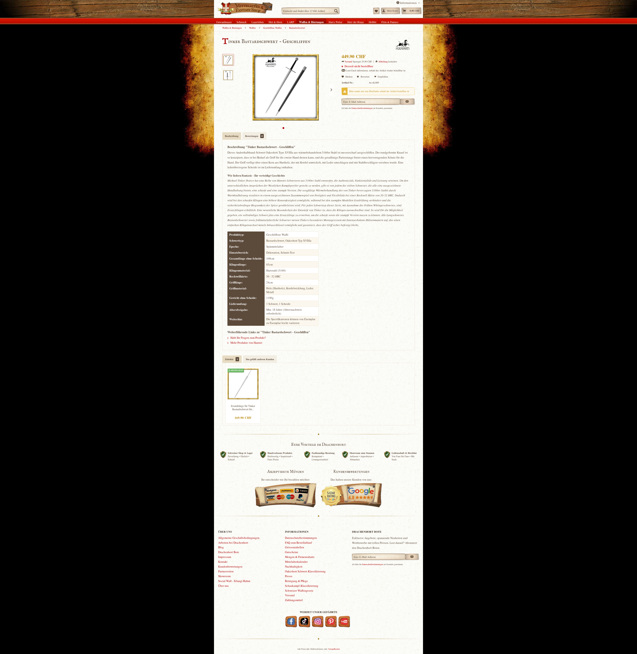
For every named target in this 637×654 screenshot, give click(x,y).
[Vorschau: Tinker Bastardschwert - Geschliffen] (228, 60)
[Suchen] (336, 11)
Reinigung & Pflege (296, 581)
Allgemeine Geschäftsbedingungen (238, 538)
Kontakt (222, 562)
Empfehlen (382, 76)
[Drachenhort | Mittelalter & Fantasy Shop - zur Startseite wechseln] (245, 8)
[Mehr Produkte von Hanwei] (402, 45)
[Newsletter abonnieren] (412, 557)
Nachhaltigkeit (293, 566)
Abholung (383, 61)
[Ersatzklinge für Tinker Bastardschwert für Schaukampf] (243, 383)
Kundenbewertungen (230, 566)
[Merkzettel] (376, 10)
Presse (288, 576)
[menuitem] (310, 10)
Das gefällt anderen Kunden (260, 359)
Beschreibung (231, 136)
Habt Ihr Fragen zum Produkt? (248, 338)
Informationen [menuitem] (408, 3)
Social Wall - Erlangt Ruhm (234, 581)
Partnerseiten (226, 571)
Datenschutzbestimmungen (362, 108)
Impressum (224, 557)
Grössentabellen (294, 547)
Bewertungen (254, 136)
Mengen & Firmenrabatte (300, 557)
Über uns (223, 586)
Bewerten (365, 76)
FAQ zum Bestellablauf (298, 542)
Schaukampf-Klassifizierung (301, 586)
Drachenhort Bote (228, 552)
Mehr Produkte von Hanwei (246, 343)
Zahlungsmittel (294, 600)
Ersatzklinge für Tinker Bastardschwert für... (243, 407)
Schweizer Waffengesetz (299, 590)
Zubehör (231, 359)
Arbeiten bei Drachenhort (233, 542)
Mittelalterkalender (296, 562)
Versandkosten (334, 649)
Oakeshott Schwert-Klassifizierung (305, 571)
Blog (221, 547)
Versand (348, 61)
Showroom (224, 576)
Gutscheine (291, 552)
